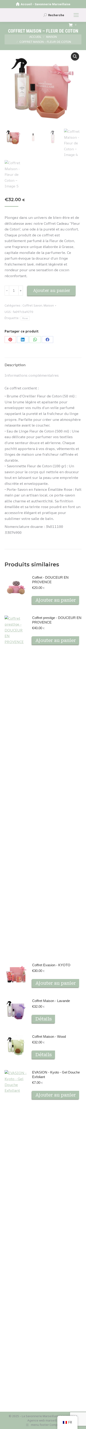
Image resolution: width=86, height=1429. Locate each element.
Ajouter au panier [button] (55, 600)
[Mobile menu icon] (76, 15)
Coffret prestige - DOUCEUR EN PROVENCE (56, 620)
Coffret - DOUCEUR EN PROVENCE (50, 579)
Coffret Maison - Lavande (51, 1001)
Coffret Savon (32, 305)
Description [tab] (15, 364)
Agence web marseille (43, 1420)
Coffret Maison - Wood (49, 1036)
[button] (75, 56)
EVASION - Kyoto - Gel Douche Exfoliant (56, 1074)
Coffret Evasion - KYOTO (51, 965)
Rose (25, 318)
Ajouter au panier (51, 290)
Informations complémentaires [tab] (32, 375)
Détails (43, 1019)
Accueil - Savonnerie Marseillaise (45, 4)
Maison (49, 305)
